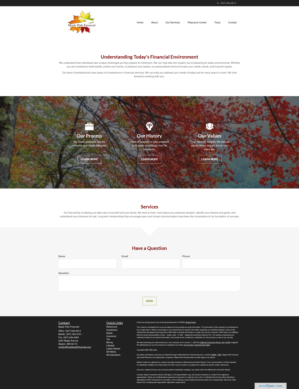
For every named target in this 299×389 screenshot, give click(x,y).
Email (124, 256)
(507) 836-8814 (228, 3)
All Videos (111, 351)
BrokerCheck (191, 322)
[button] (154, 22)
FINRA (213, 354)
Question (63, 273)
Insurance (111, 336)
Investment (111, 329)
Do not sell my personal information (197, 345)
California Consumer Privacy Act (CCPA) (215, 342)
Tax (108, 339)
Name (61, 256)
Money (109, 342)
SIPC (220, 354)
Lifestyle (110, 345)
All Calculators (113, 354)
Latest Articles (113, 348)
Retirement (111, 326)
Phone (186, 256)
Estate (109, 332)
